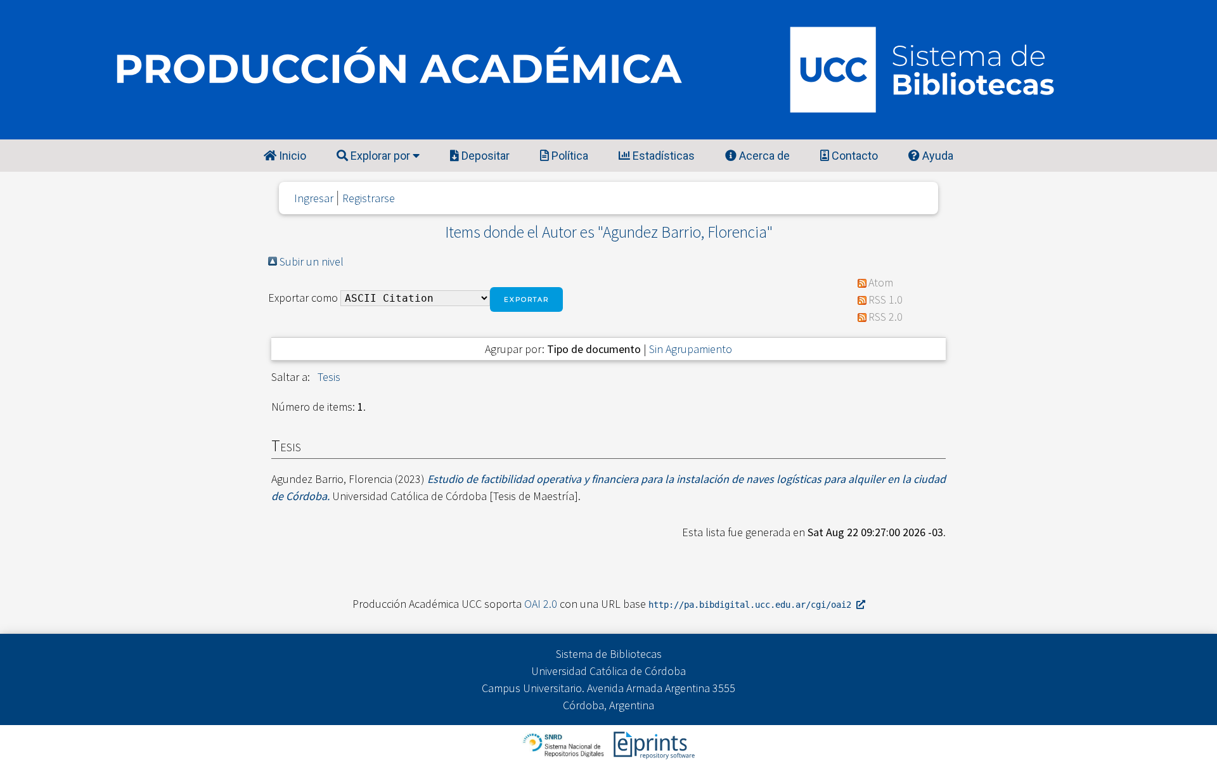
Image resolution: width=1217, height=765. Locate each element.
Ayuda (936, 155)
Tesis (329, 377)
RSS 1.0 (885, 299)
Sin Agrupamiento (690, 349)
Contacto (853, 155)
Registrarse (368, 198)
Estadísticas (662, 155)
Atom (880, 282)
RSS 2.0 (885, 316)
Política (568, 155)
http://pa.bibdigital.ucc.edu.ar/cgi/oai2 (752, 605)
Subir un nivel (312, 261)
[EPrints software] (652, 743)
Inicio (291, 155)
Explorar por (380, 155)
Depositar (484, 155)
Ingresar (313, 198)
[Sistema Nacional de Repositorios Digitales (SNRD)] (564, 743)
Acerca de (763, 155)
